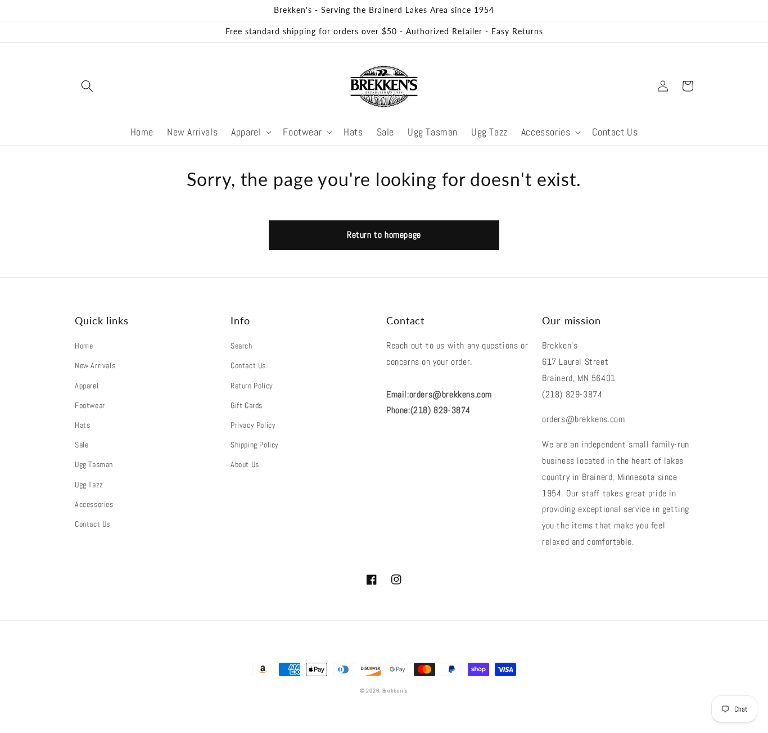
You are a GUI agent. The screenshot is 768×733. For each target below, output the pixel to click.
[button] (87, 86)
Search (241, 346)
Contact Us (92, 524)
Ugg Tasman (94, 464)
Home (84, 346)
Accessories (94, 504)
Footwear (90, 405)
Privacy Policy (253, 425)
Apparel (86, 386)
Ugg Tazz (89, 484)
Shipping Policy (255, 445)
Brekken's (395, 690)
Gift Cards (247, 405)
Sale (81, 445)
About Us (245, 464)
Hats (82, 425)
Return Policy (252, 386)
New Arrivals (95, 365)
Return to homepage (384, 235)
